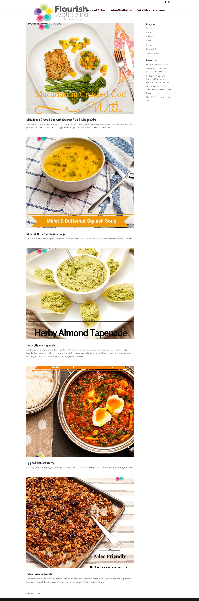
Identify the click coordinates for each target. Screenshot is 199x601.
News (148, 40)
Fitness (149, 28)
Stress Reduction (154, 53)
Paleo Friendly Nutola (39, 574)
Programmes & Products (95, 10)
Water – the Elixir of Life (157, 64)
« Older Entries (33, 593)
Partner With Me (143, 10)
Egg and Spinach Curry (40, 463)
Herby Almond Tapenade (41, 345)
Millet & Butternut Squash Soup (45, 234)
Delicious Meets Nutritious (121, 10)
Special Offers (152, 49)
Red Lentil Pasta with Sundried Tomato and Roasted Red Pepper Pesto (158, 79)
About (161, 10)
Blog (154, 10)
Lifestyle (150, 36)
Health (149, 32)
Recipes (149, 45)
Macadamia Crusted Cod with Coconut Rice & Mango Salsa (61, 119)
